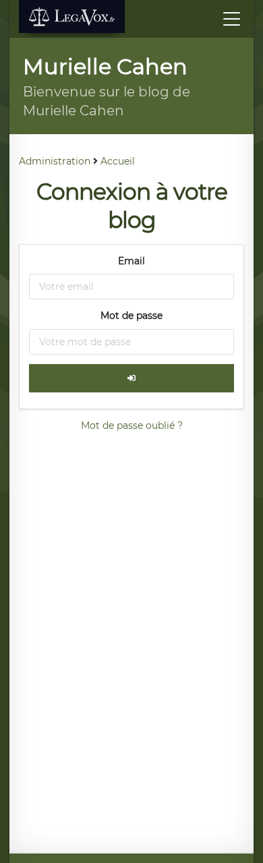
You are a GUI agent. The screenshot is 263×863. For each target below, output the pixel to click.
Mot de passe (131, 315)
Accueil (117, 161)
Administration (54, 161)
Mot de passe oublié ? (132, 425)
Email (131, 261)
